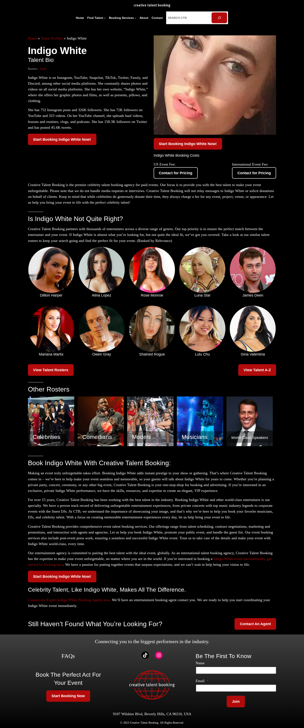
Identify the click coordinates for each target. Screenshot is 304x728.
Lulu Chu (202, 354)
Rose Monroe (152, 295)
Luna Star (202, 295)
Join (236, 701)
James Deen (252, 295)
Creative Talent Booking (152, 5)
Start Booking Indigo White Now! (62, 139)
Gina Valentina (253, 354)
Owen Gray (101, 354)
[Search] (219, 17)
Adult (43, 68)
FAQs (68, 656)
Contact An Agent (255, 624)
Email (202, 681)
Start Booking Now (68, 696)
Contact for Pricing (175, 173)
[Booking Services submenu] (135, 18)
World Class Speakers (249, 438)
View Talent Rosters (50, 370)
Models (141, 437)
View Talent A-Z (257, 370)
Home (32, 38)
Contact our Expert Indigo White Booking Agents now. (69, 600)
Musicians (194, 437)
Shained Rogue (152, 354)
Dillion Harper (51, 295)
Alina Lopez (101, 295)
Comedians (97, 437)
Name (200, 663)
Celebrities (46, 437)
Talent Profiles (52, 38)
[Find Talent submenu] (105, 18)
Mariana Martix (51, 354)
